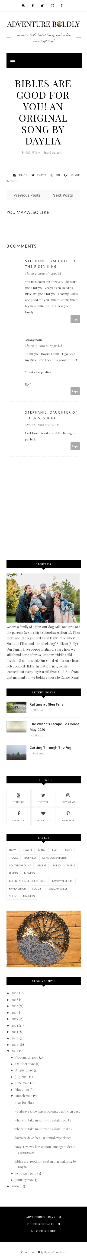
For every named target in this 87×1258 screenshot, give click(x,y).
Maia (41, 849)
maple (71, 865)
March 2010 (23, 1096)
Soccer (37, 888)
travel (13, 857)
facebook (18, 820)
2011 (15, 1044)
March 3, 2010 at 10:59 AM (43, 345)
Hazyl (13, 849)
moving (29, 873)
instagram (68, 802)
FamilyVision (17, 888)
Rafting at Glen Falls (46, 704)
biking (41, 865)
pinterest (68, 820)
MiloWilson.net (43, 1231)
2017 (15, 1006)
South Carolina (20, 865)
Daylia (27, 849)
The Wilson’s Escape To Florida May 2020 (54, 727)
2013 (15, 1031)
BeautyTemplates (55, 1252)
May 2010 (22, 1089)
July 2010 (22, 1076)
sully (12, 896)
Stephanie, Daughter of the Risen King (51, 264)
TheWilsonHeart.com (43, 1224)
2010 (15, 1051)
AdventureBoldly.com (43, 1217)
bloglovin (43, 820)
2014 (15, 1025)
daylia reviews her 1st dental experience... (44, 1138)
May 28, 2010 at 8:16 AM (42, 425)
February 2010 (26, 1173)
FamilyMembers (62, 880)
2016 (15, 1012)
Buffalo (30, 857)
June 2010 (22, 1083)
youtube (18, 802)
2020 (15, 993)
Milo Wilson (33, 152)
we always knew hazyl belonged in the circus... (47, 1111)
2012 (15, 1038)
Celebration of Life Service (27, 880)
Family (68, 849)
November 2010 (27, 1057)
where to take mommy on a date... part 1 (43, 1129)
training (29, 896)
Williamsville (58, 888)
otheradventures (54, 857)
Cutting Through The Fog (50, 747)
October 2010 (25, 1064)
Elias (54, 849)
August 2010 (24, 1070)
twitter (43, 802)
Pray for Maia (24, 1102)
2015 (15, 1018)
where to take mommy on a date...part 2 (42, 1120)
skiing (56, 865)
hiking (13, 873)
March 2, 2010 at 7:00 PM (43, 273)
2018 (15, 999)
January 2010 (24, 1180)
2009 (15, 1186)
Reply (75, 319)
